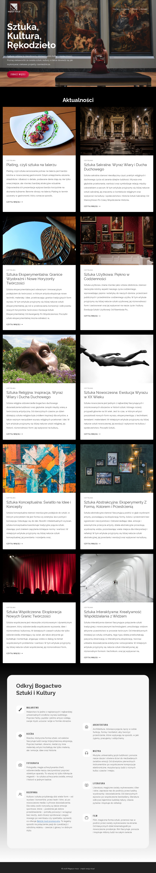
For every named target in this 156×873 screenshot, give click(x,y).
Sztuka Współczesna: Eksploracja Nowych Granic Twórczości (34, 614)
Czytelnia (125, 9)
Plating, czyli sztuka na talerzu (31, 165)
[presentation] (39, 131)
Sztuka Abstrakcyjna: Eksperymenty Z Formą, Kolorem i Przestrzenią (115, 504)
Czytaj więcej (14, 202)
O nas (135, 9)
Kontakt (144, 9)
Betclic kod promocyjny (48, 821)
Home (115, 9)
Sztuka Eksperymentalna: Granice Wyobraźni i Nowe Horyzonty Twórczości (34, 278)
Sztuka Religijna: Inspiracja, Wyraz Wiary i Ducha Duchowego (34, 394)
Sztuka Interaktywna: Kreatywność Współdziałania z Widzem (112, 614)
